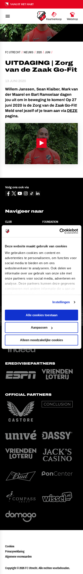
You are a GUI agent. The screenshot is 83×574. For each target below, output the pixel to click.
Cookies (9, 546)
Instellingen (61, 302)
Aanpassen (39, 327)
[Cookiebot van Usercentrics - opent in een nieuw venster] (59, 231)
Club (8, 222)
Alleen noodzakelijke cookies (41, 340)
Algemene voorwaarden (18, 556)
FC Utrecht (12, 52)
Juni (47, 52)
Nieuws (28, 52)
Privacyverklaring (14, 551)
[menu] (7, 16)
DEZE (72, 111)
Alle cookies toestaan (41, 315)
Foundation (50, 222)
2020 (39, 52)
